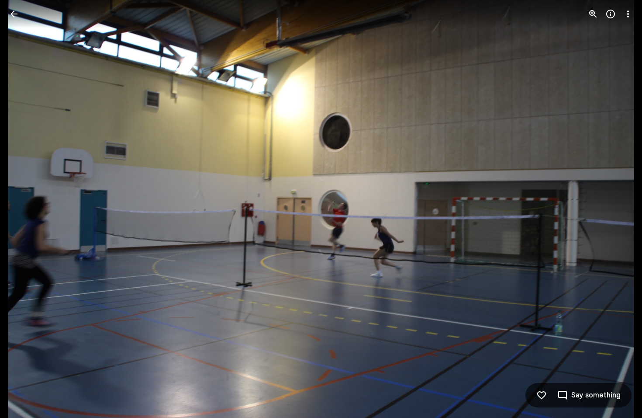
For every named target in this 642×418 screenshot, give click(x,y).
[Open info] (610, 14)
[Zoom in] (593, 14)
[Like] (541, 395)
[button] (24, 209)
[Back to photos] (13, 13)
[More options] (628, 14)
